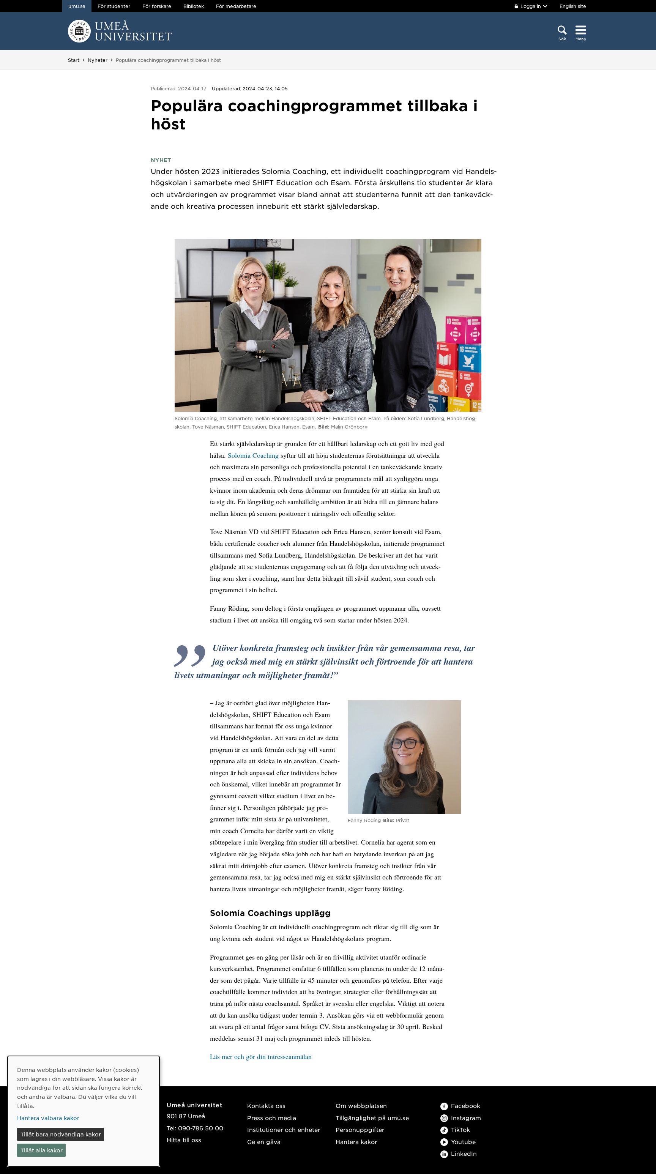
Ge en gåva (264, 1141)
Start (73, 60)
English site (573, 6)
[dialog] (83, 1111)
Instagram (466, 1117)
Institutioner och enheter (283, 1129)
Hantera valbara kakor (48, 1117)
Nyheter (97, 60)
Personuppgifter (360, 1129)
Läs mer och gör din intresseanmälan (261, 1056)
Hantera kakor (356, 1141)
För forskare (156, 6)
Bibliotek (193, 6)
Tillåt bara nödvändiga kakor (60, 1134)
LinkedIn (464, 1153)
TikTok (460, 1129)
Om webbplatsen (361, 1105)
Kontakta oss (266, 1105)
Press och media (271, 1117)
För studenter (114, 6)
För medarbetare (236, 6)
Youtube (463, 1141)
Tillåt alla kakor (41, 1150)
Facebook (465, 1105)
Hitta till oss (184, 1139)
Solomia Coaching (253, 455)
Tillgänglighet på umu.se (372, 1117)
